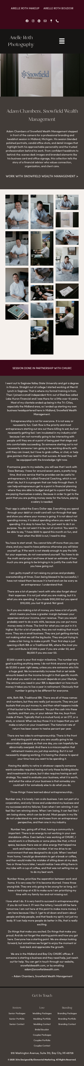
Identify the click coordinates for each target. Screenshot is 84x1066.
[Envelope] (45, 21)
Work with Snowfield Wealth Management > (42, 176)
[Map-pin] (51, 21)
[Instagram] (33, 21)
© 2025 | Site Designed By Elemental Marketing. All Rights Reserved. (42, 1059)
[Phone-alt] (57, 21)
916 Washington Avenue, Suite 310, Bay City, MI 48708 (42, 1053)
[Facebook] (27, 21)
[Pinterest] (39, 21)
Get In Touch (42, 995)
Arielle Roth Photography (21, 41)
